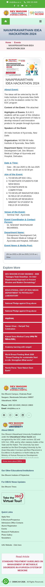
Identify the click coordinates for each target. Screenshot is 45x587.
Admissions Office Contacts (12, 523)
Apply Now (6, 517)
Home (8, 42)
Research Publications (10, 532)
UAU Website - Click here (12, 545)
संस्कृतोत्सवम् (9, 318)
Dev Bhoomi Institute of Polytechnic (15, 475)
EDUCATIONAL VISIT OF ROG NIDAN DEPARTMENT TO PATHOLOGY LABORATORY (21, 293)
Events (17, 42)
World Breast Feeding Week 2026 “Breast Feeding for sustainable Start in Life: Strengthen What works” (21, 357)
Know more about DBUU (13, 461)
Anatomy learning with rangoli (18, 347)
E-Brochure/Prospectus (11, 520)
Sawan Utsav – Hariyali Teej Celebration (17, 327)
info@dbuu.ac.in (15, 2)
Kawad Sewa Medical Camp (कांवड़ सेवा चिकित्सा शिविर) (21, 337)
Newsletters (6, 538)
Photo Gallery (7, 535)
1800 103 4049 (31, 2)
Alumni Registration (9, 526)
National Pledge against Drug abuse (20, 303)
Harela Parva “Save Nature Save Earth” (19, 369)
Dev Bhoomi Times (9, 487)
